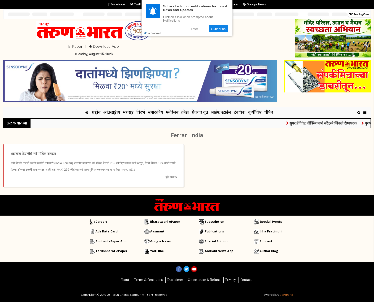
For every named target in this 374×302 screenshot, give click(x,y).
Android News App (219, 251)
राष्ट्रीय (96, 113)
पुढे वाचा (170, 177)
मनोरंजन (172, 113)
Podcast (266, 241)
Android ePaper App (110, 241)
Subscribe (218, 28)
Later (194, 28)
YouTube (157, 251)
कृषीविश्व (254, 113)
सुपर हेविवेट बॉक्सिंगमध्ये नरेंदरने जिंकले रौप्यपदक (318, 123)
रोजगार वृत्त (200, 113)
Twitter (139, 4)
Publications (214, 231)
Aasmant (157, 231)
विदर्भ (141, 113)
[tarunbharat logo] (186, 205)
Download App (105, 47)
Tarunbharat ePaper (111, 251)
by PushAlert (154, 33)
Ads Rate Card (106, 231)
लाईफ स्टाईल (221, 113)
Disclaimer (175, 280)
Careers (101, 221)
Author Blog (269, 251)
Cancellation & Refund (204, 280)
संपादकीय (155, 113)
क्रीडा (185, 113)
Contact (246, 280)
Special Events (271, 221)
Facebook (117, 4)
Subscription (214, 221)
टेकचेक (239, 113)
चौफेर (268, 113)
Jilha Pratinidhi (271, 231)
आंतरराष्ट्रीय (111, 113)
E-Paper (75, 47)
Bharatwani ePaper (165, 221)
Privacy (230, 280)
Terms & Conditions (148, 280)
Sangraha (286, 294)
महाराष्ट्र (128, 113)
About (125, 280)
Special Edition (216, 241)
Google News (256, 4)
